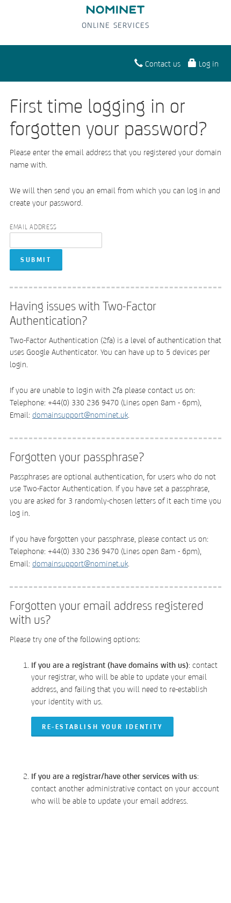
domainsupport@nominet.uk (80, 414)
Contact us (162, 63)
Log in (208, 63)
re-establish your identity (102, 727)
